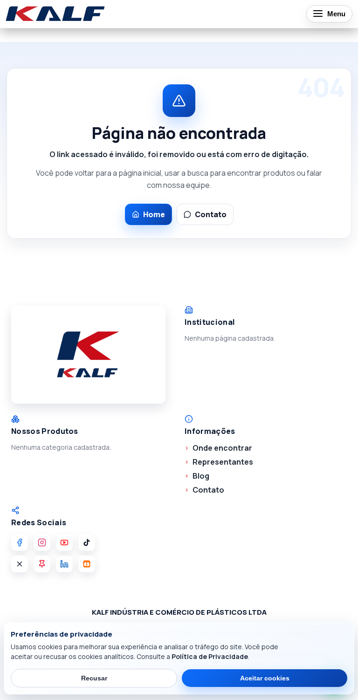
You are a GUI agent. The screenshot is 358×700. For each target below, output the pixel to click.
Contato (211, 214)
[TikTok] (86, 542)
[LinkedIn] (64, 564)
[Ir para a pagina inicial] (55, 13)
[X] (19, 564)
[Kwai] (86, 564)
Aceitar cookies (264, 678)
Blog (201, 476)
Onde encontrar (222, 448)
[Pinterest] (42, 564)
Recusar (94, 678)
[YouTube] (64, 542)
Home (154, 214)
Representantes (223, 462)
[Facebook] (19, 542)
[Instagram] (42, 542)
